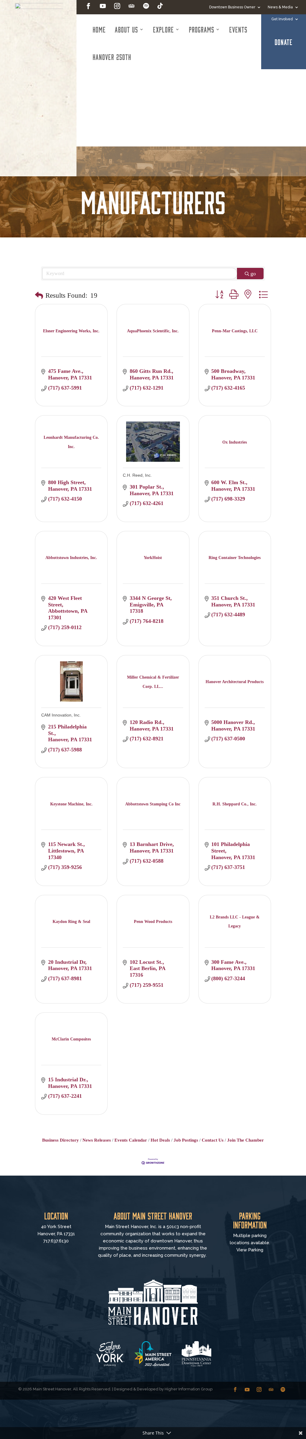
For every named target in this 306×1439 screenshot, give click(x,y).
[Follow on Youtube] (103, 6)
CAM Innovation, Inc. (61, 715)
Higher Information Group (188, 1389)
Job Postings (186, 1139)
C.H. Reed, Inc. (137, 475)
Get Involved (282, 19)
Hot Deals (160, 1139)
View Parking (249, 1250)
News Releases (96, 1139)
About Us (126, 29)
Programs (201, 29)
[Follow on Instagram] (117, 6)
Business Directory (60, 1139)
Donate (284, 42)
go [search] (253, 274)
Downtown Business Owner (232, 7)
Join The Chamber (245, 1139)
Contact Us (213, 1139)
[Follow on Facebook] (88, 6)
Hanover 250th (112, 57)
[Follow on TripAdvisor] (131, 6)
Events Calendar (130, 1139)
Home (99, 29)
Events (238, 29)
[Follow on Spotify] (146, 6)
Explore (163, 29)
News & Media (280, 7)
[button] (39, 296)
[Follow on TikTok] (160, 6)
